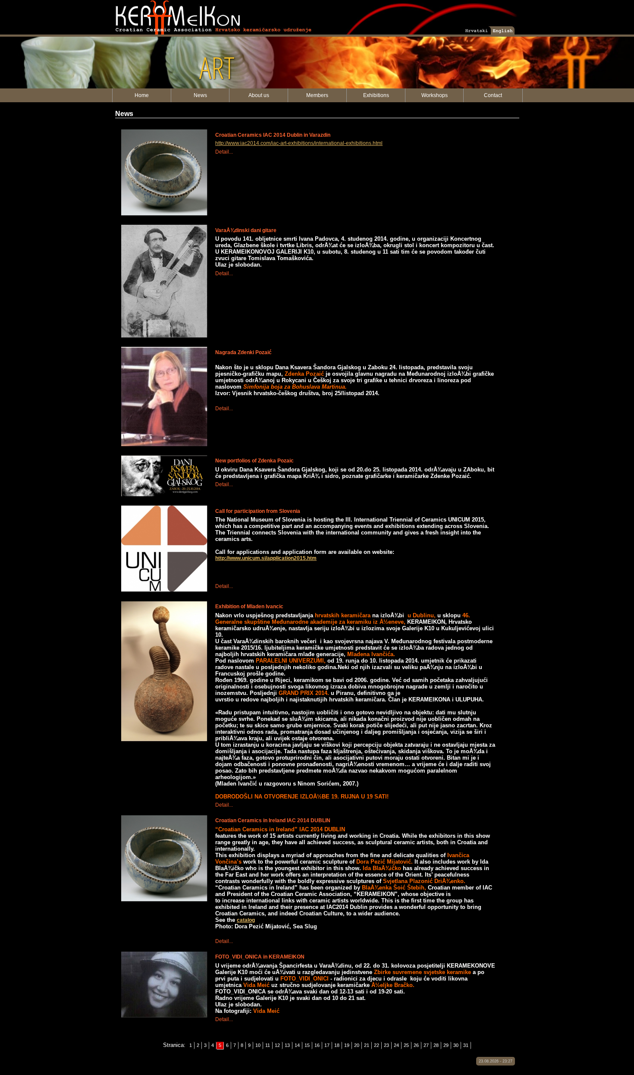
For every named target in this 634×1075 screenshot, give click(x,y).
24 (396, 1045)
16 (317, 1045)
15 (307, 1045)
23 (386, 1045)
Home (142, 95)
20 (356, 1045)
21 (366, 1045)
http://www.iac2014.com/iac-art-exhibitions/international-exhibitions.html (299, 143)
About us (258, 95)
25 (406, 1045)
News (200, 95)
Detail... (224, 152)
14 (297, 1045)
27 (426, 1045)
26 (416, 1045)
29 (446, 1045)
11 (267, 1045)
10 (258, 1045)
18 (336, 1045)
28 (436, 1045)
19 (346, 1045)
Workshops (434, 95)
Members (317, 95)
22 (376, 1045)
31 (465, 1045)
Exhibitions (376, 95)
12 (277, 1045)
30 (455, 1045)
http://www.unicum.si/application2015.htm (266, 558)
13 (287, 1045)
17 (327, 1045)
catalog (246, 920)
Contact (493, 95)
